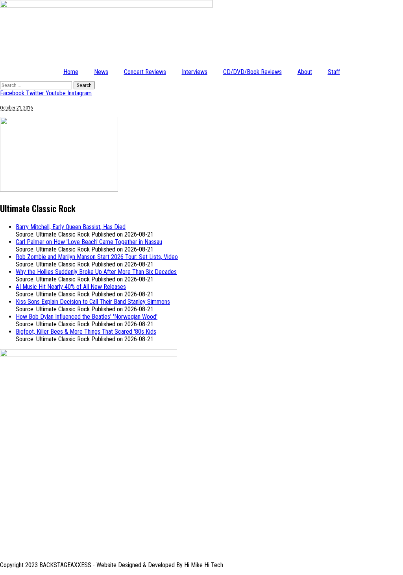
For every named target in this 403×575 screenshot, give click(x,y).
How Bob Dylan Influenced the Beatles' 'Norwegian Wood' (86, 316)
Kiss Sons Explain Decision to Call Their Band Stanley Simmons (93, 301)
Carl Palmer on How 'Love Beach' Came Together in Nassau (89, 242)
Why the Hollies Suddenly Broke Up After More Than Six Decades (96, 271)
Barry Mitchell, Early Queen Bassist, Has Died (71, 227)
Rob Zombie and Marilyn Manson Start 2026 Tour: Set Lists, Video (97, 257)
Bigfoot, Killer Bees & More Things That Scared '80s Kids (86, 331)
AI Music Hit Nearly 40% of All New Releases (71, 286)
